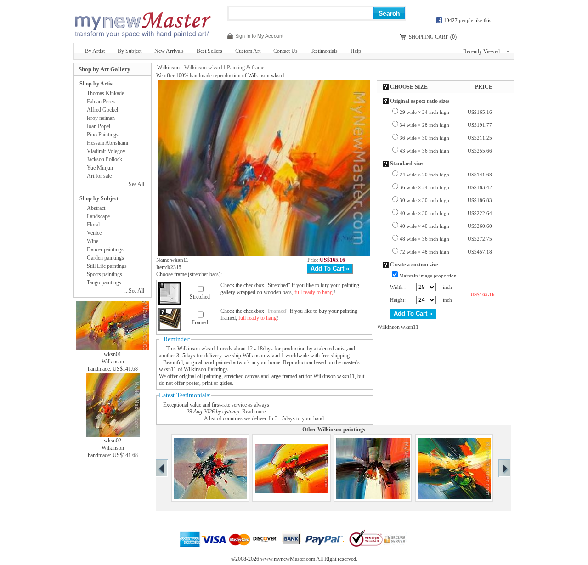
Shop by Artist (96, 83)
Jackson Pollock (104, 159)
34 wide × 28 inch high (446, 125)
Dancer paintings (105, 249)
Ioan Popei (98, 126)
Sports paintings (104, 274)
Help (356, 51)
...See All (134, 184)
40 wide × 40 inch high (446, 226)
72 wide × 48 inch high (446, 251)
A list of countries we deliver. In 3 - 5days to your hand (264, 418)
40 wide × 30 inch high (446, 213)
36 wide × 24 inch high (446, 187)
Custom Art (247, 51)
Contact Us (285, 51)
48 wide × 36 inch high (446, 239)
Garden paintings (105, 257)
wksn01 (112, 354)
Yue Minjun (100, 167)
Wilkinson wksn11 (198, 348)
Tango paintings (104, 282)
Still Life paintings (107, 266)
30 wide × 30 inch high (446, 200)
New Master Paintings (142, 22)
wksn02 (112, 440)
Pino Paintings (103, 134)
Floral (93, 224)
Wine (92, 241)
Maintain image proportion (428, 275)
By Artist (95, 51)
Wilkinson (168, 67)
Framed (200, 322)
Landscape (98, 216)
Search (389, 13)
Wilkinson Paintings (206, 369)
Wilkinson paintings (341, 429)
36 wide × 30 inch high (446, 138)
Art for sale (99, 176)
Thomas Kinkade (105, 93)
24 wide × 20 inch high (446, 174)
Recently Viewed (481, 51)
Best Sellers (209, 51)
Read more (254, 411)
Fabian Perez (101, 101)
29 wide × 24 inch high (446, 112)
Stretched (200, 297)
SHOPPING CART (428, 37)
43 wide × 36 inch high (446, 150)
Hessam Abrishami (107, 143)
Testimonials (324, 51)
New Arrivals (169, 51)
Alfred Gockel (102, 110)
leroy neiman (101, 118)
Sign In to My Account (259, 36)
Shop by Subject (99, 198)
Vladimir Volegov (106, 151)
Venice (94, 233)
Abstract (96, 208)
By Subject (129, 51)
